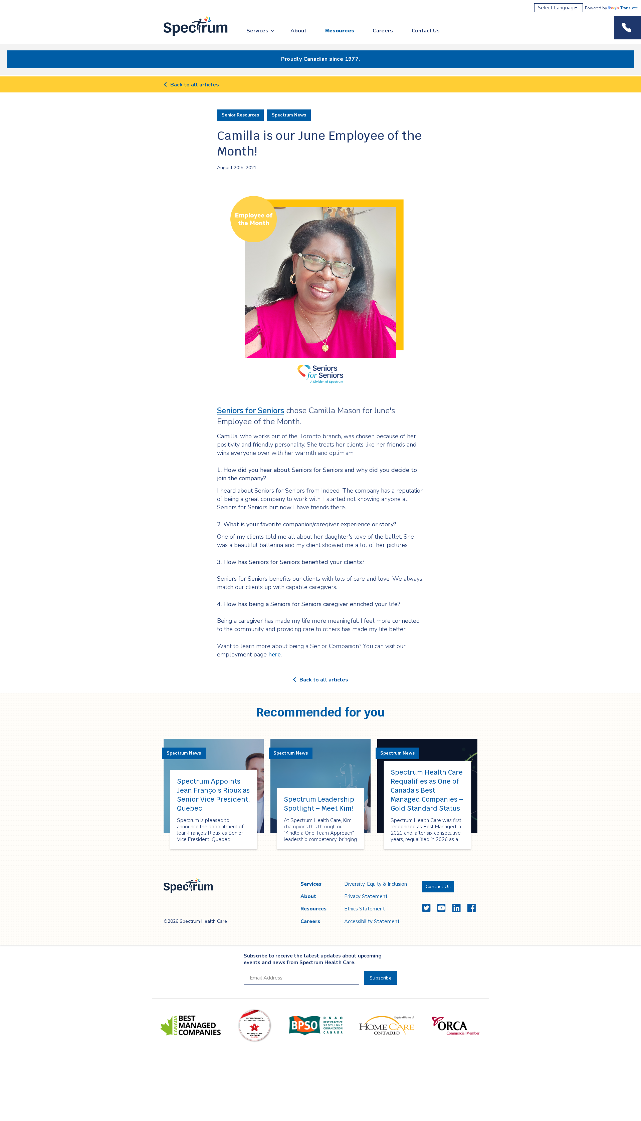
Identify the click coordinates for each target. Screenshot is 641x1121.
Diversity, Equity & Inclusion (375, 884)
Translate (629, 8)
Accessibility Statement (372, 921)
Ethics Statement (364, 908)
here (274, 654)
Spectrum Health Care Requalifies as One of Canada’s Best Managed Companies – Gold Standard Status (427, 790)
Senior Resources (240, 115)
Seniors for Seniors (250, 410)
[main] (320, 472)
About (298, 30)
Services (257, 30)
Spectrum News (289, 115)
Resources (339, 30)
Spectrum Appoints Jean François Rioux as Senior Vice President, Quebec (213, 795)
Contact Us (426, 30)
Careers (383, 30)
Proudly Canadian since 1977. (320, 59)
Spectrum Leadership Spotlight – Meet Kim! (319, 804)
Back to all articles (194, 84)
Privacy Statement (366, 896)
